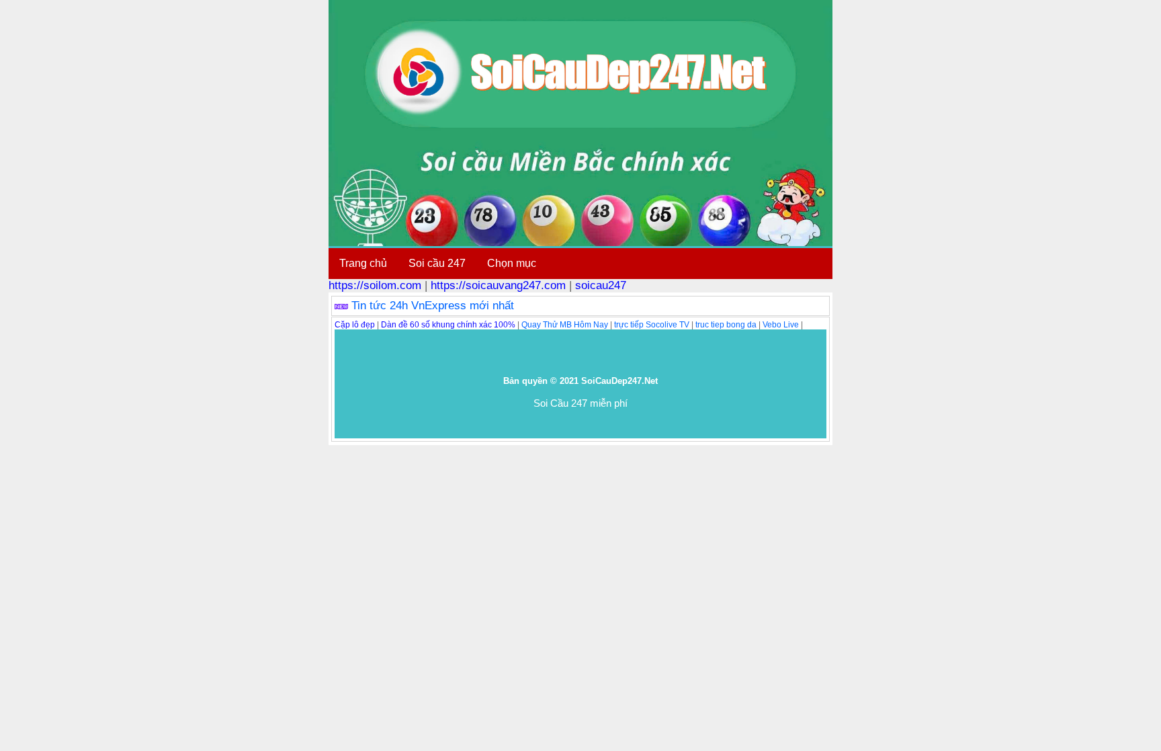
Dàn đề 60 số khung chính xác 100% (448, 324)
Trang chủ (363, 263)
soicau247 (600, 285)
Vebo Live (781, 324)
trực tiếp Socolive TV (651, 324)
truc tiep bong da (726, 324)
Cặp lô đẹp (355, 324)
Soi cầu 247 (437, 263)
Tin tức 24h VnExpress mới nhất (432, 305)
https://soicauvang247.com (498, 285)
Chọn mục (511, 263)
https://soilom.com (375, 285)
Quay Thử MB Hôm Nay (564, 324)
